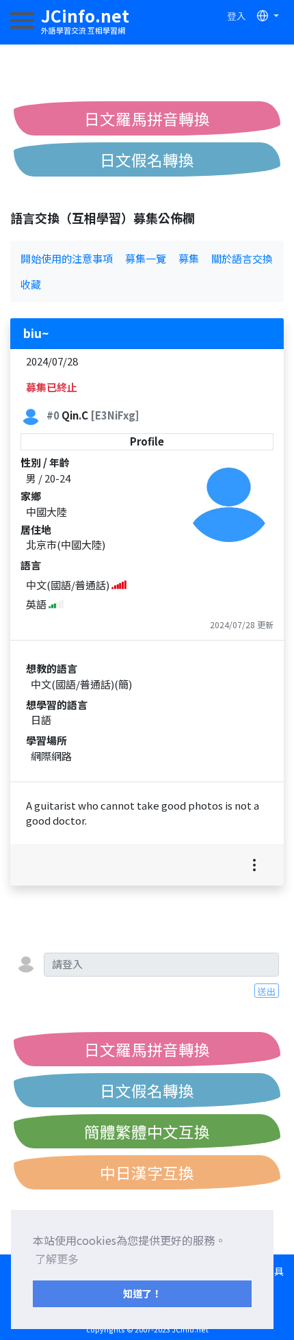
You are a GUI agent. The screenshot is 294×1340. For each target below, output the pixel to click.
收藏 (31, 284)
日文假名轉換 (147, 159)
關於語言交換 (242, 258)
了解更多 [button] (57, 1258)
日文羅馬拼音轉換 (147, 118)
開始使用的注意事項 (67, 258)
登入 (236, 16)
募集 (188, 258)
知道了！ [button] (142, 1293)
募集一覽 (145, 258)
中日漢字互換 (147, 1172)
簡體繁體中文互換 (147, 1131)
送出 (266, 991)
